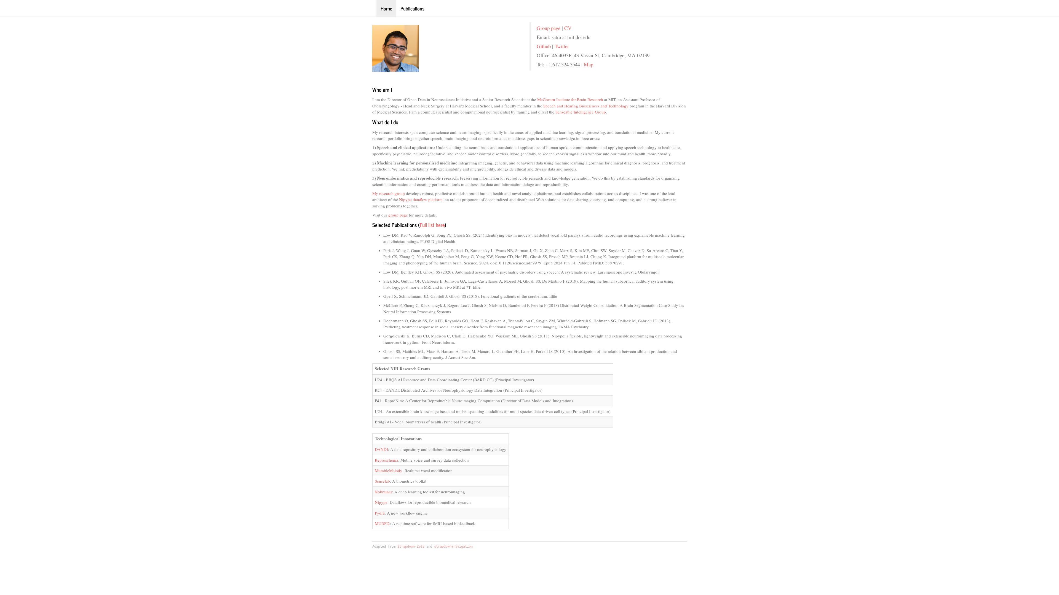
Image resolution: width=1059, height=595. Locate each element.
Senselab (382, 481)
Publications (412, 8)
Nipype (381, 502)
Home (386, 8)
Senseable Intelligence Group (580, 112)
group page (398, 215)
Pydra (380, 513)
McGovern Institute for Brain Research (570, 99)
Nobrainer (383, 491)
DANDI (381, 449)
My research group (388, 193)
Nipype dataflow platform (421, 199)
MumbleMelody (388, 470)
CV (568, 28)
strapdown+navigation (453, 546)
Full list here (432, 224)
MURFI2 (382, 523)
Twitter (562, 46)
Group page (548, 28)
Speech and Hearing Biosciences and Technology (586, 106)
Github (544, 46)
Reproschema (386, 460)
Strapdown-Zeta (410, 546)
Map (588, 64)
